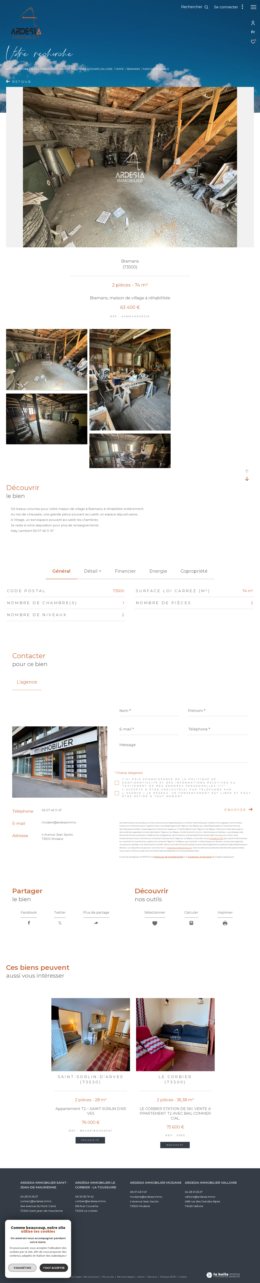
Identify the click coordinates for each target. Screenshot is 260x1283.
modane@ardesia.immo (59, 822)
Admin (141, 1276)
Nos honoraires (91, 1276)
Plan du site (108, 1276)
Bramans (133, 68)
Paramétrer (22, 1268)
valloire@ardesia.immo (200, 1196)
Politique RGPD (168, 1276)
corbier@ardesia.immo (90, 1201)
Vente (120, 68)
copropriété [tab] (194, 571)
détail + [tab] (92, 571)
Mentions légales (126, 1276)
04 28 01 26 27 (29, 1196)
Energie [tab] (158, 571)
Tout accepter (54, 1268)
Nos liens (152, 1276)
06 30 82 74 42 (84, 1196)
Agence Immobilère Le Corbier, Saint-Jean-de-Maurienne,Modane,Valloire (59, 68)
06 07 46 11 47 (52, 810)
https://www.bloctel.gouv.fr (179, 848)
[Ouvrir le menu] (253, 7)
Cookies (183, 1277)
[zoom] (46, 389)
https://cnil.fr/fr (216, 838)
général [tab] (61, 571)
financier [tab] (125, 571)
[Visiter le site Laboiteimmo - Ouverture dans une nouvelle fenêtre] (223, 1275)
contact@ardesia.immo (36, 1201)
